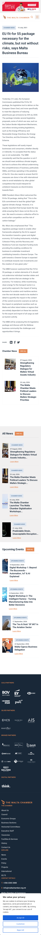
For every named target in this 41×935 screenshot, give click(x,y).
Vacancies (5, 835)
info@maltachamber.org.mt (14, 888)
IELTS (3, 875)
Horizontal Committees (10, 826)
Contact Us (5, 847)
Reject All (20, 930)
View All (23, 351)
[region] (20, 914)
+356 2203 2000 (10, 883)
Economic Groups (8, 818)
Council (4, 814)
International (6, 871)
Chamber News (9, 28)
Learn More (14, 461)
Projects (4, 867)
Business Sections (8, 822)
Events (4, 859)
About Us (5, 810)
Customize (20, 924)
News (3, 854)
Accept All (20, 918)
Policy (3, 863)
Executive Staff (7, 831)
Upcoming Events (17, 561)
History (4, 843)
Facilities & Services (9, 839)
